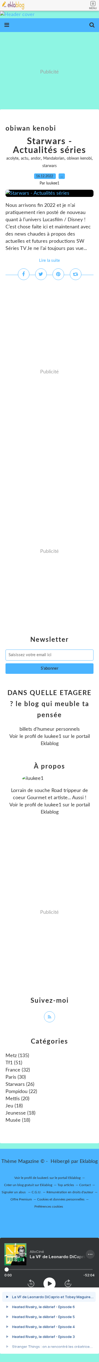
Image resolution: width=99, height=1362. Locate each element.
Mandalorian (53, 158)
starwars (49, 166)
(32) (18, 1070)
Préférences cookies (48, 1206)
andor (36, 158)
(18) (14, 1106)
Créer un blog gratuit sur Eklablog (28, 1185)
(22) (21, 1091)
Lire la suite (49, 260)
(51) (14, 1062)
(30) (16, 1077)
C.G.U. (36, 1192)
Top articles (65, 1185)
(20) (17, 1098)
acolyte (12, 158)
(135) (17, 1055)
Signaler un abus (14, 1192)
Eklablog (89, 1161)
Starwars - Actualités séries (49, 146)
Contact (85, 1185)
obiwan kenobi (79, 158)
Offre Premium (21, 1199)
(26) (20, 1084)
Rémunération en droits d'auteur (69, 1192)
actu (24, 158)
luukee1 (52, 736)
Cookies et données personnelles (60, 1199)
